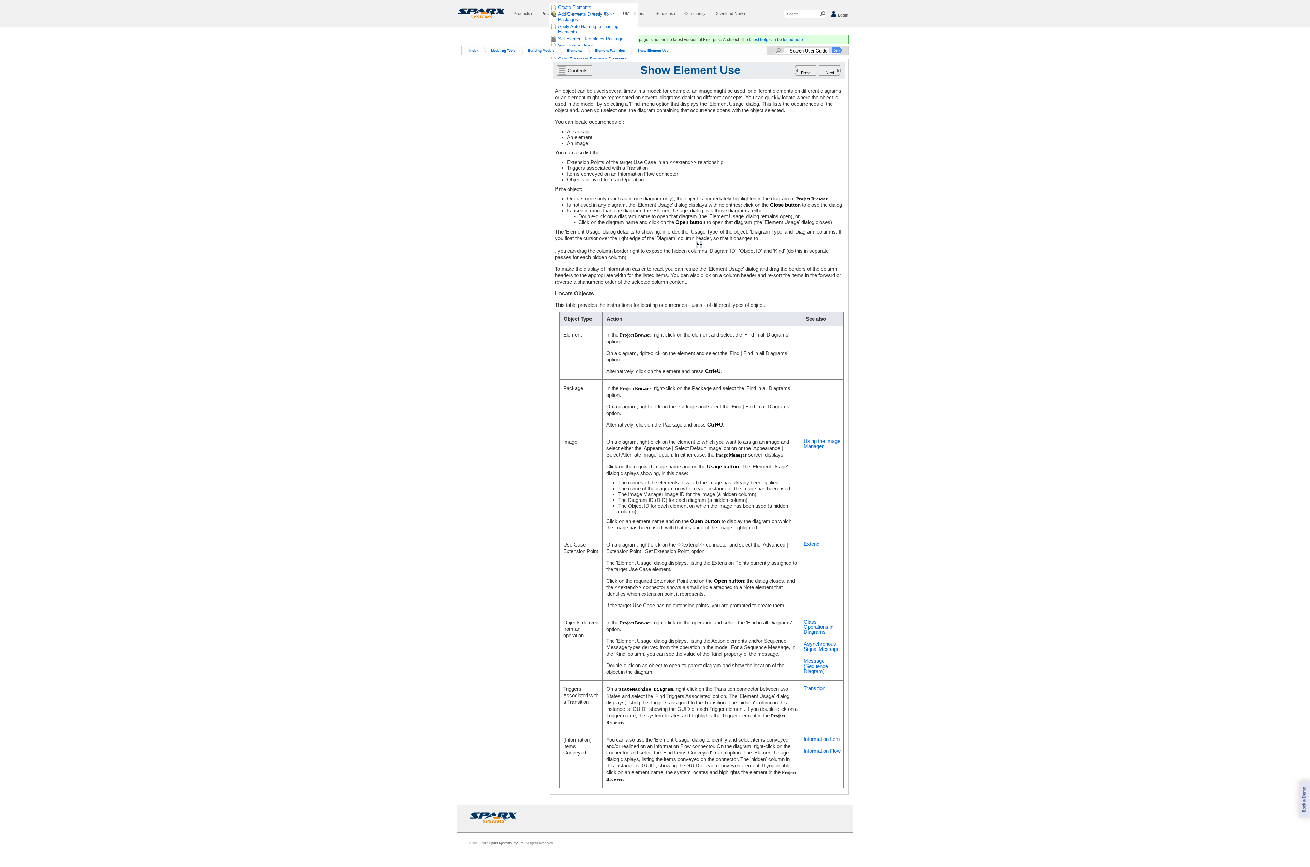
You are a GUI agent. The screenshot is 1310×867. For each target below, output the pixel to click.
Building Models (541, 51)
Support (573, 13)
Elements (575, 51)
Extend (811, 544)
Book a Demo (1304, 799)
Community (694, 13)
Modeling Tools (503, 51)
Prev (805, 73)
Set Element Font (575, 45)
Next (830, 73)
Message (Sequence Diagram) (816, 666)
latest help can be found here (776, 39)
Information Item (822, 739)
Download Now (729, 13)
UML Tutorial (635, 13)
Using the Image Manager (822, 443)
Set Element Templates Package (590, 38)
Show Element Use (653, 51)
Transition (814, 688)
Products (522, 13)
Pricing (548, 13)
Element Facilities (610, 51)
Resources (602, 13)
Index (474, 51)
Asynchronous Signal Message (822, 646)
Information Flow (822, 751)
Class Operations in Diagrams (818, 627)
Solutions (665, 13)
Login (842, 15)
